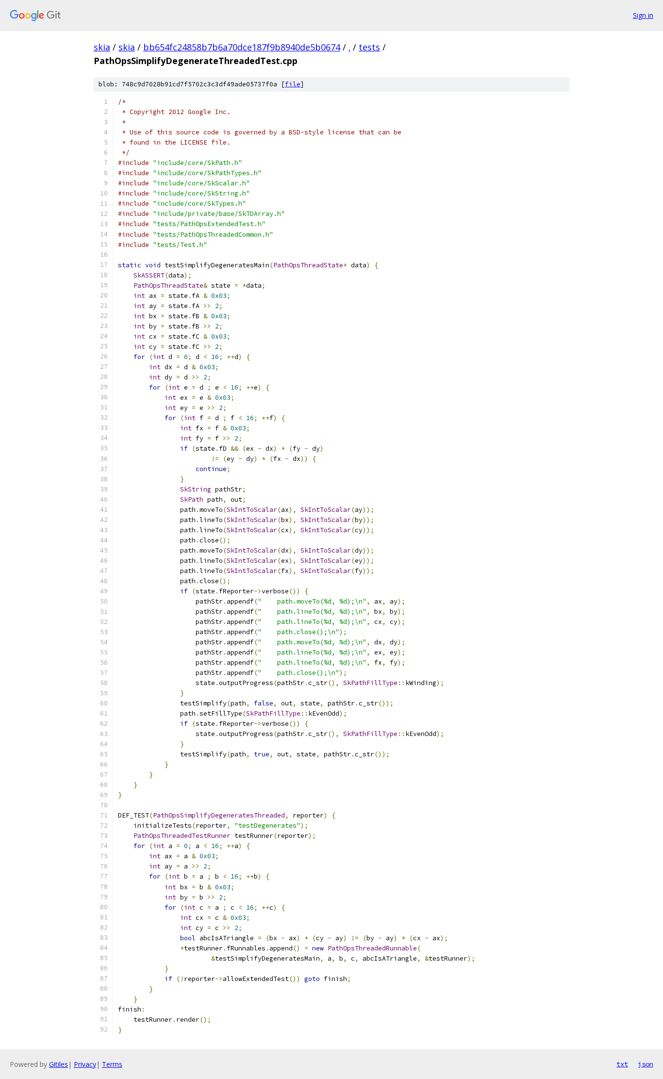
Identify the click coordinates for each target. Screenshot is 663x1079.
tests (369, 47)
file (292, 84)
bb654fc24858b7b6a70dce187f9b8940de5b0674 (241, 47)
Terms (112, 1064)
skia (102, 47)
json (645, 1064)
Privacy (85, 1064)
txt (622, 1064)
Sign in (643, 15)
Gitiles (58, 1064)
